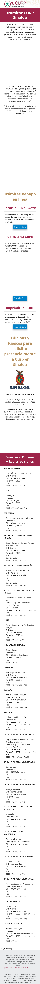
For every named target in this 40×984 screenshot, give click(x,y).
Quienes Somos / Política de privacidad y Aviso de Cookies (20, 969)
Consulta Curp (20, 298)
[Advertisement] (20, 63)
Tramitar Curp (20, 227)
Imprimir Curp (20, 327)
